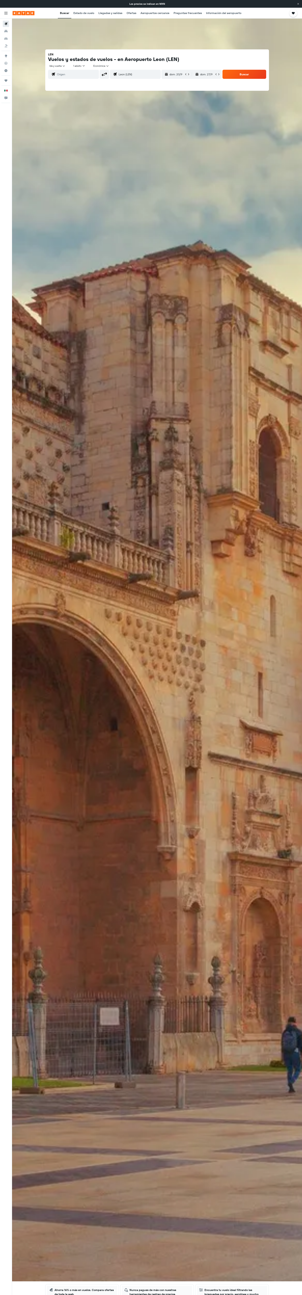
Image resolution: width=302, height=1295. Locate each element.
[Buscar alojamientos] (5, 31)
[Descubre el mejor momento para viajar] (5, 70)
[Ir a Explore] (5, 55)
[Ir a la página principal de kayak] (23, 13)
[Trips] (5, 80)
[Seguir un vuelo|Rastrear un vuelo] (5, 63)
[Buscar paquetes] (5, 45)
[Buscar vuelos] (5, 23)
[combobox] (57, 66)
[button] (298, 4)
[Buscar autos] (5, 38)
